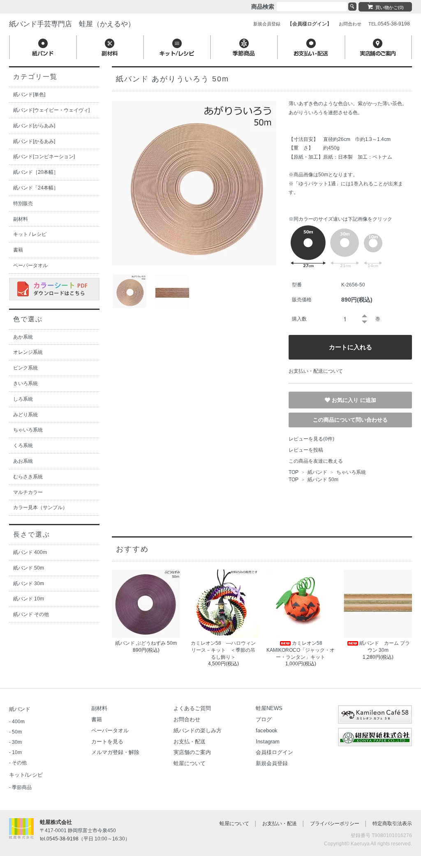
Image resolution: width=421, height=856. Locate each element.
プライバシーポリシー (334, 823)
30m (17, 742)
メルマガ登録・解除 (115, 752)
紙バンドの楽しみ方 (197, 730)
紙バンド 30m (28, 583)
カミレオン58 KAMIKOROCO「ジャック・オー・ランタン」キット (300, 650)
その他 (19, 763)
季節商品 (22, 787)
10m (17, 752)
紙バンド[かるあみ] (34, 141)
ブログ (264, 719)
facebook (267, 730)
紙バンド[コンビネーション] (44, 156)
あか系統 (23, 337)
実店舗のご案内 (192, 752)
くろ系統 (23, 445)
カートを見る (107, 741)
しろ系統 (23, 399)
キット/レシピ (26, 775)
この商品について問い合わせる (350, 420)
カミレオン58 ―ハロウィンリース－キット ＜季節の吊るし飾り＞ (223, 650)
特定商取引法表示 (392, 823)
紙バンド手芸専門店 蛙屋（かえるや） (72, 24)
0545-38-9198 (62, 839)
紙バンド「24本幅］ (35, 188)
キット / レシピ (29, 234)
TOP (293, 472)
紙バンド (317, 472)
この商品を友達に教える (316, 461)
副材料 (20, 219)
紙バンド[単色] (29, 94)
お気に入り (346, 400)
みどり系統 (25, 415)
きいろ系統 (25, 383)
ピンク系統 (25, 368)
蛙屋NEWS (269, 708)
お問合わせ (186, 719)
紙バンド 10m (28, 599)
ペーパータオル (30, 265)
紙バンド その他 (31, 614)
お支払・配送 (189, 741)
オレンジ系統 (28, 352)
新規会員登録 (272, 763)
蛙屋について (189, 763)
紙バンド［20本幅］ (35, 172)
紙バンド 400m (30, 552)
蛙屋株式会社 (56, 822)
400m (18, 721)
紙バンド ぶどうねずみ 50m (146, 643)
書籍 (18, 250)
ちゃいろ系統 (350, 472)
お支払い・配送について (316, 371)
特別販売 (23, 203)
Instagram (268, 741)
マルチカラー (28, 492)
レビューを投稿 (306, 450)
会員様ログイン (274, 752)
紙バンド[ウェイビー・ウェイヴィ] (51, 110)
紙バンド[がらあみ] (34, 126)
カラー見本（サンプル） (40, 507)
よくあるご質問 (192, 708)
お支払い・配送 (279, 823)
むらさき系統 (28, 477)
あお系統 (23, 461)
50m (17, 732)
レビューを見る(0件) (311, 439)
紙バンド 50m (323, 479)
